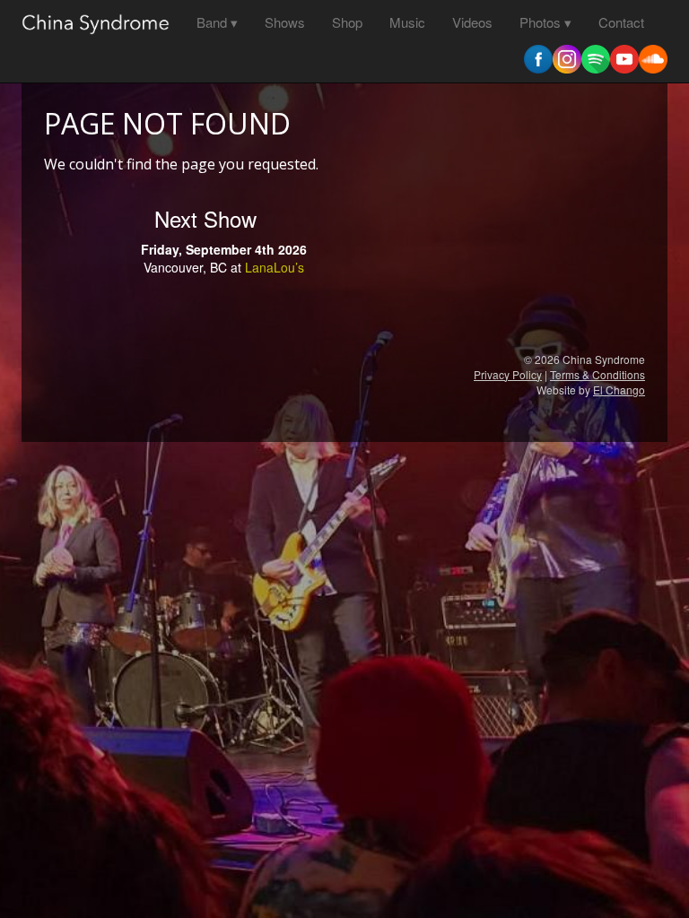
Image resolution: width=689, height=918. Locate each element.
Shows (285, 22)
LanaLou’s (274, 267)
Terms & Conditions (597, 374)
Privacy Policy (508, 374)
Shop (347, 22)
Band (211, 22)
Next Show (205, 218)
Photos (540, 22)
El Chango (619, 389)
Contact (621, 22)
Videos (472, 22)
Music (407, 22)
